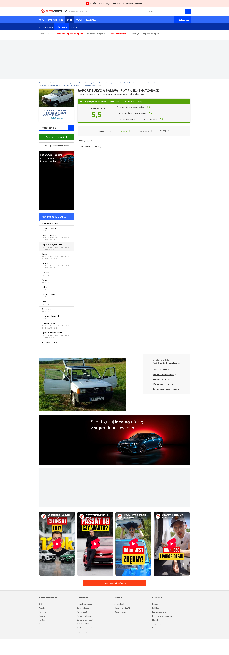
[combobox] (56, 128)
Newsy (45, 281)
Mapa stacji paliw (84, 632)
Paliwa (79, 20)
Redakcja (43, 608)
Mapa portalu (44, 624)
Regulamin (43, 616)
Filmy (45, 302)
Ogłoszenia (47, 310)
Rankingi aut (82, 612)
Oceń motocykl (120, 612)
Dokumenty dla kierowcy (162, 616)
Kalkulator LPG (83, 624)
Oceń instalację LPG (122, 608)
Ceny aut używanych (50, 317)
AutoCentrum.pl (53, 11)
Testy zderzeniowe (50, 343)
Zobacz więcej (113, 583)
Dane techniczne (55, 20)
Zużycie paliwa (62, 27)
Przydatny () (124, 130)
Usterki (74, 27)
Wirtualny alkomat (84, 616)
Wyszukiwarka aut (84, 604)
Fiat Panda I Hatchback (166, 363)
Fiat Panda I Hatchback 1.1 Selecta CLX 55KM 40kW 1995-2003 (55, 112)
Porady (155, 604)
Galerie (45, 288)
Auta (41, 20)
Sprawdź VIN (119, 604)
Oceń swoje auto (46, 27)
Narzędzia (90, 20)
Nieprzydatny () (145, 130)
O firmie (42, 604)
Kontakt (42, 620)
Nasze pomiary (48, 295)
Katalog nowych (49, 229)
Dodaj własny (55, 137)
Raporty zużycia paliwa (55, 246)
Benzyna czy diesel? (85, 620)
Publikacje (46, 273)
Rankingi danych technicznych (56, 145)
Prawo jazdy (157, 628)
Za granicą (156, 624)
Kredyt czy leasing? (84, 628)
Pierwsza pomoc (159, 612)
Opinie (69, 20)
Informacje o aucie (50, 223)
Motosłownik (157, 620)
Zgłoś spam (164, 130)
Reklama (42, 612)
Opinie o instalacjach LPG (55, 334)
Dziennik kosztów (55, 325)
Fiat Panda (48, 216)
